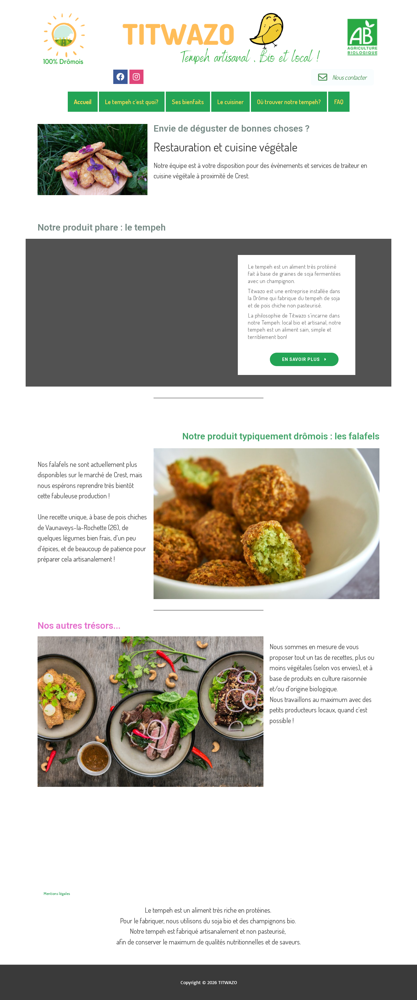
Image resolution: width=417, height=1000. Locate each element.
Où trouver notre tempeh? (289, 102)
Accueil (83, 102)
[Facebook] (120, 77)
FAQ (338, 102)
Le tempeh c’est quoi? (131, 102)
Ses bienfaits (188, 102)
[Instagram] (136, 77)
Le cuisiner (230, 102)
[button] (304, 359)
